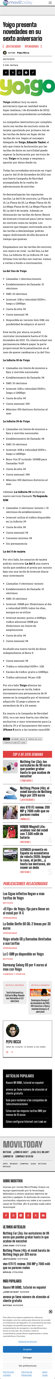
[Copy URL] (33, 73)
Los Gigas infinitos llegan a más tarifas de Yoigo (23, 896)
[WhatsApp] (19, 73)
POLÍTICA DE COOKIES (8, 1373)
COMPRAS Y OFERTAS (14, 974)
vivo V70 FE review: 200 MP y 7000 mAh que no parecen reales (35, 810)
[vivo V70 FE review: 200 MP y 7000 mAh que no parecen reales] (10, 812)
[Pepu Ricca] (5, 53)
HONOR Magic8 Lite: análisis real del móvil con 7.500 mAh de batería (34, 832)
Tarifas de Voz (34, 739)
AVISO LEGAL (45, 1373)
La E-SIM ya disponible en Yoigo (23, 954)
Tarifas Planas (11, 742)
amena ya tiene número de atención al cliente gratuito (26, 1299)
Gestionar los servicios (27, 1341)
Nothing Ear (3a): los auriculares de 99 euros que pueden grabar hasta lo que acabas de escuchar (35, 769)
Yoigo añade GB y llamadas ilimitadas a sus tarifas (27, 941)
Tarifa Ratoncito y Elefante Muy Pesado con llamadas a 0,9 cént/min (14, 997)
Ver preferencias (28, 1365)
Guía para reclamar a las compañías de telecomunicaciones (26, 1102)
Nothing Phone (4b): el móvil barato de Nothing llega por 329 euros (36, 791)
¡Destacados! (27, 800)
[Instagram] (7, 1051)
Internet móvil (18, 739)
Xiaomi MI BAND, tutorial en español (25, 1082)
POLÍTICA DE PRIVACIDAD (26, 1373)
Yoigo (23, 742)
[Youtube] (43, 1215)
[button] (50, 1311)
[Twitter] (13, 73)
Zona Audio (26, 780)
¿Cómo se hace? (11, 1292)
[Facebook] (6, 73)
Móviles (25, 819)
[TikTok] (28, 1215)
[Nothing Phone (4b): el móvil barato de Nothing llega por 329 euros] (10, 793)
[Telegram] (26, 73)
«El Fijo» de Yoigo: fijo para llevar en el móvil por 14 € (26, 911)
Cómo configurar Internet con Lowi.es (26, 1121)
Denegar (27, 1357)
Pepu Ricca (23, 52)
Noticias (25, 842)
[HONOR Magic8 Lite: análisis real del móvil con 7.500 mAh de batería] (10, 831)
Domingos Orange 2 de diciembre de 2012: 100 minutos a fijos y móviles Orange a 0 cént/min (40, 1006)
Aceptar (27, 1349)
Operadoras (10, 918)
